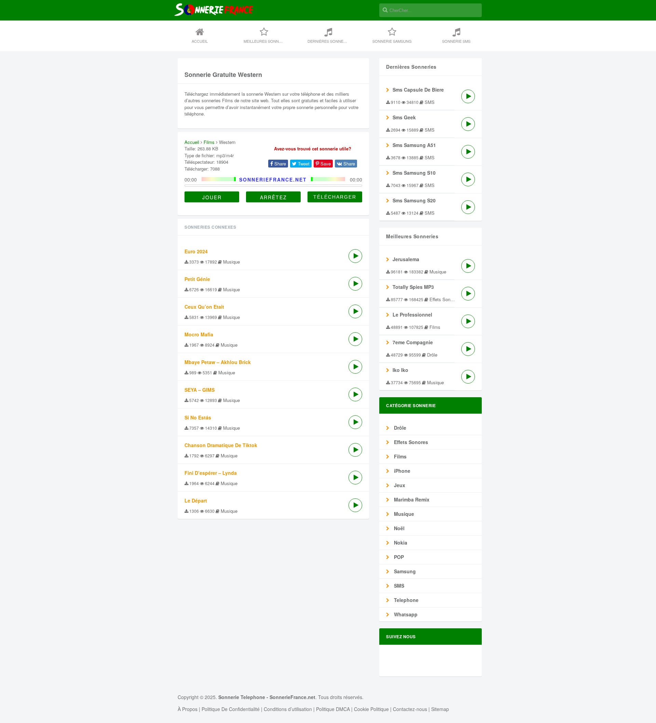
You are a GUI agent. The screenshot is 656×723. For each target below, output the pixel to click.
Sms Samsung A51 (414, 145)
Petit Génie (197, 279)
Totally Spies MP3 (413, 286)
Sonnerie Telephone (241, 697)
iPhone (401, 470)
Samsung (404, 571)
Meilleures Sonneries (267, 41)
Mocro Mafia (198, 334)
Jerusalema (406, 259)
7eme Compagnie (413, 342)
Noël (399, 528)
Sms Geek (404, 117)
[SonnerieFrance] (213, 31)
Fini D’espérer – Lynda (210, 472)
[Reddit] (443, 658)
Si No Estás (197, 417)
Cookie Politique (371, 709)
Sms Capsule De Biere (418, 89)
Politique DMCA (333, 709)
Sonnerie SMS (456, 41)
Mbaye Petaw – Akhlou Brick (217, 362)
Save (325, 163)
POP (398, 556)
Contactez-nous (410, 709)
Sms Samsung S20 (414, 200)
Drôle (399, 427)
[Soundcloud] (431, 658)
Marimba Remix (411, 499)
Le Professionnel (412, 314)
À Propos (187, 709)
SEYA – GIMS (199, 389)
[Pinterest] (455, 658)
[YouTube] (466, 658)
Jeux (399, 485)
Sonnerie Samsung (392, 41)
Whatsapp (405, 614)
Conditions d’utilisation (288, 709)
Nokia (400, 542)
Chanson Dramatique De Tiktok (220, 445)
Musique (403, 513)
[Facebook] (408, 658)
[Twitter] (420, 658)
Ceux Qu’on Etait (204, 306)
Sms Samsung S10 (414, 172)
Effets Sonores (410, 442)
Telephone (406, 600)
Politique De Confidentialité (231, 709)
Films (209, 142)
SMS (398, 585)
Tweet (303, 163)
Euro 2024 (196, 251)
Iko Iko (400, 369)
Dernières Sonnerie (329, 41)
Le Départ (195, 500)
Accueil (200, 41)
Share (279, 163)
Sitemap (440, 709)
